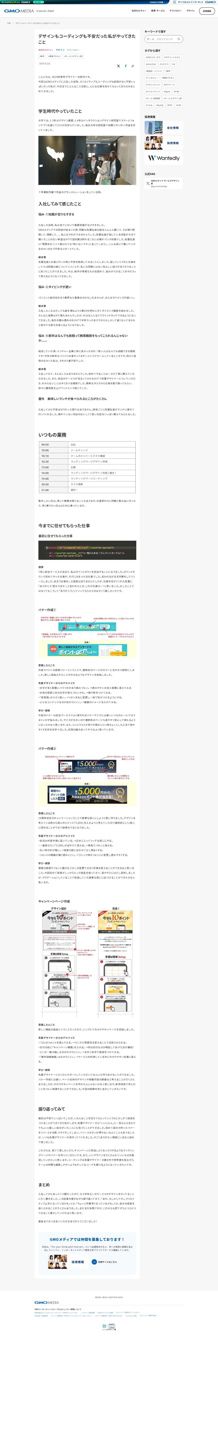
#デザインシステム (172, 57)
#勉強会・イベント (154, 71)
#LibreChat (151, 64)
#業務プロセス (54, 56)
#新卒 (42, 56)
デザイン (60, 50)
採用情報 (207, 11)
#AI (173, 64)
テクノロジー (73, 50)
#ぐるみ (149, 105)
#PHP (169, 105)
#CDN (178, 105)
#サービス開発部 (153, 98)
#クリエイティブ (153, 91)
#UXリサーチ (169, 84)
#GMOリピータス (153, 57)
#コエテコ (164, 64)
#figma (167, 91)
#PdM (176, 91)
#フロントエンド (153, 84)
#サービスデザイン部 (73, 56)
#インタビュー (152, 77)
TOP (9, 23)
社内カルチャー (46, 50)
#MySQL (160, 105)
